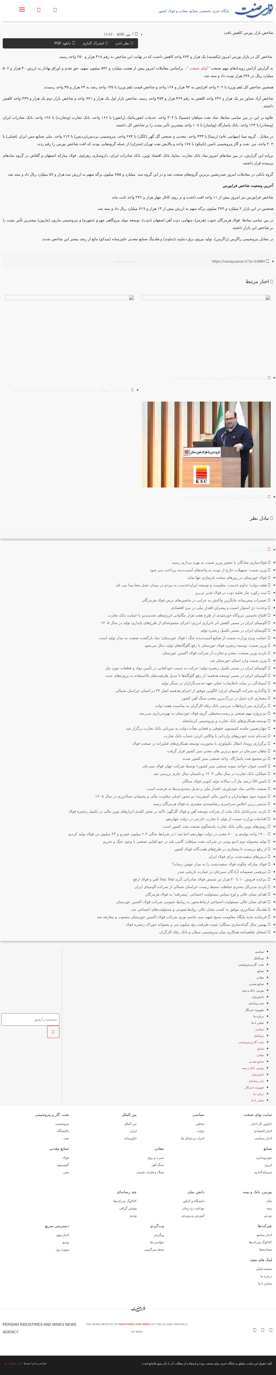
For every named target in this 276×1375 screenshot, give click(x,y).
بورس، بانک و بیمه (253, 990)
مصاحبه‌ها (265, 1249)
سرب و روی (155, 1158)
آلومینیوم (63, 1165)
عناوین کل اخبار (261, 1124)
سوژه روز (62, 1249)
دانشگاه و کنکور (193, 1201)
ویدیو (133, 1215)
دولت (200, 1131)
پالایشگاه (63, 1131)
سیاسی (259, 951)
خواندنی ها (157, 1242)
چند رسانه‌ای (256, 1003)
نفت (66, 1138)
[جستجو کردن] (53, 1032)
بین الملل (129, 1114)
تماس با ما (257, 1022)
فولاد (66, 1158)
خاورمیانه (130, 1138)
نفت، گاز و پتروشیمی (251, 964)
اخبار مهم (62, 1235)
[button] (134, 261)
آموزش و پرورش (192, 1215)
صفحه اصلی (264, 1269)
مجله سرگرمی (154, 1249)
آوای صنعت (198, 68)
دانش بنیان (196, 1192)
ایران (133, 1131)
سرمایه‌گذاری (263, 1172)
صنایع (260, 971)
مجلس (199, 1124)
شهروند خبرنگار (254, 1009)
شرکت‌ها (265, 1226)
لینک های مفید (261, 1260)
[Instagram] (262, 1330)
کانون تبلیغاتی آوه (13, 1363)
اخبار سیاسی (263, 1138)
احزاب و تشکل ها (192, 1138)
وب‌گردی (157, 1226)
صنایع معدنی (256, 984)
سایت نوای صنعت (258, 1114)
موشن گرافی (128, 1208)
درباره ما (258, 1016)
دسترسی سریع (57, 1226)
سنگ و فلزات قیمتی (150, 1172)
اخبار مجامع (264, 1235)
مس (66, 1172)
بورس (268, 1215)
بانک (269, 1201)
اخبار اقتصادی (263, 1131)
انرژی (268, 1165)
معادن (260, 977)
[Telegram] (270, 1330)
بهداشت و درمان (193, 1208)
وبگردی (159, 1235)
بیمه (269, 1208)
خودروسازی (264, 1158)
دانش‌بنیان (258, 996)
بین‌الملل (259, 958)
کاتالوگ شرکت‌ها (125, 1201)
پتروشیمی (62, 1124)
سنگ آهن (157, 1165)
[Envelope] (254, 1330)
